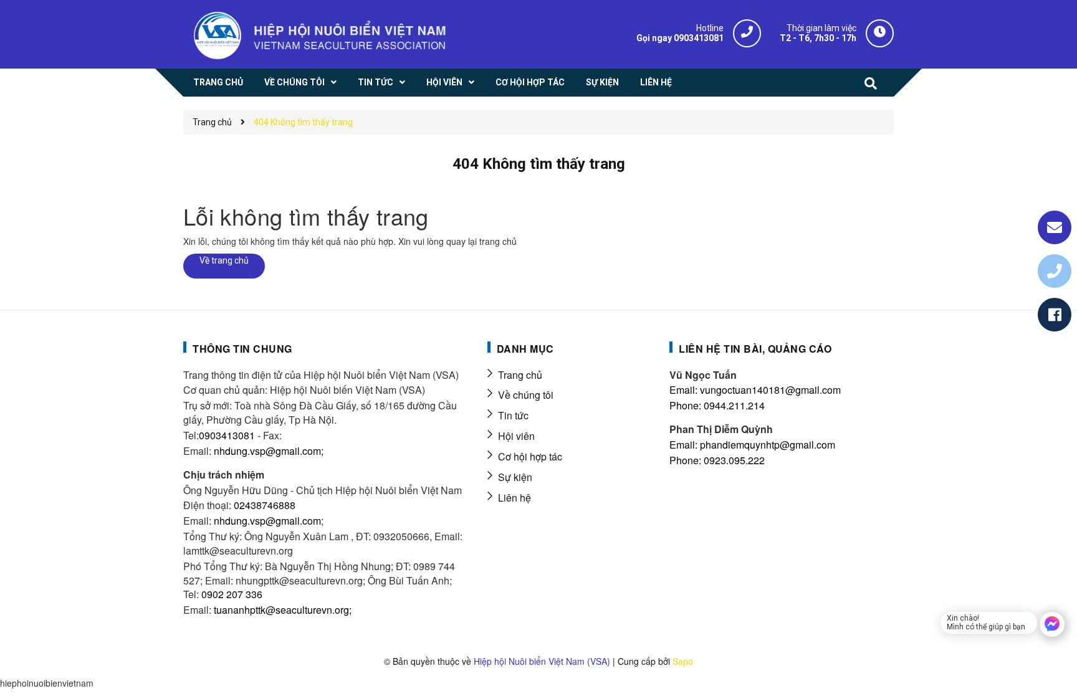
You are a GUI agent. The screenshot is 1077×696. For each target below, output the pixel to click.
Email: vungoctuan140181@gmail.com (755, 390)
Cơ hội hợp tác (530, 456)
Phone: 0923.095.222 (717, 460)
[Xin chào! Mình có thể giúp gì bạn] (1052, 624)
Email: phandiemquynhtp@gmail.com (752, 444)
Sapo (683, 661)
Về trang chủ (224, 260)
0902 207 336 (231, 594)
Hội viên (516, 436)
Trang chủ (520, 375)
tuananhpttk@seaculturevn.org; (283, 610)
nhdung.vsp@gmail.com (267, 520)
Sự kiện (515, 477)
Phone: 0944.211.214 (717, 405)
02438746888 (264, 505)
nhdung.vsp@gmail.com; (268, 451)
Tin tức (513, 415)
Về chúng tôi (525, 395)
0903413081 (227, 435)
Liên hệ (514, 497)
